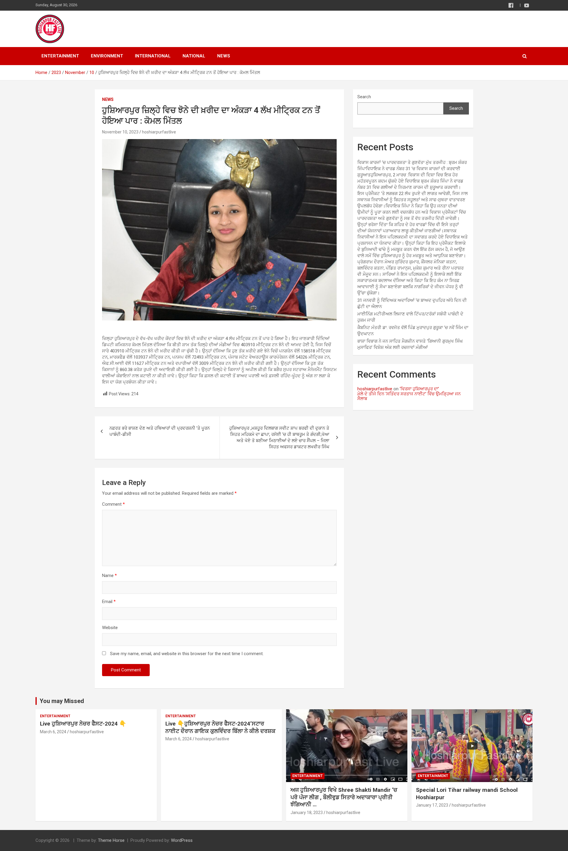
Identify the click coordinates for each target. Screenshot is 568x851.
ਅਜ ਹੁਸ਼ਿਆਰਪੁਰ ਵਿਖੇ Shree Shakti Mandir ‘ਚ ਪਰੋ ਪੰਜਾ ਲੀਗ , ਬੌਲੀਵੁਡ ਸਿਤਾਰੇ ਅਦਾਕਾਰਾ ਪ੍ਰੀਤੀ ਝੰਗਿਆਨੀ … (344, 797)
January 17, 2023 (432, 805)
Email (109, 601)
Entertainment (60, 56)
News (223, 56)
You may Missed (62, 701)
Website (110, 627)
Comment (113, 504)
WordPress (182, 840)
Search (364, 96)
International (153, 56)
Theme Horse (111, 840)
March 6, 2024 (53, 731)
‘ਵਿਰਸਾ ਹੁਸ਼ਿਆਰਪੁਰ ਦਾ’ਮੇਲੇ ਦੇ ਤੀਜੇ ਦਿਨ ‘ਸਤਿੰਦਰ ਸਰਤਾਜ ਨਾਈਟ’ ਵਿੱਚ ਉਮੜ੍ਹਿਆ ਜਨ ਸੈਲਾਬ (409, 393)
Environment (107, 56)
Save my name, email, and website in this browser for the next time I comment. (187, 653)
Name (109, 575)
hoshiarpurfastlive (159, 132)
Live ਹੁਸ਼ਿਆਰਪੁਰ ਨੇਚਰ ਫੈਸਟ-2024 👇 (83, 723)
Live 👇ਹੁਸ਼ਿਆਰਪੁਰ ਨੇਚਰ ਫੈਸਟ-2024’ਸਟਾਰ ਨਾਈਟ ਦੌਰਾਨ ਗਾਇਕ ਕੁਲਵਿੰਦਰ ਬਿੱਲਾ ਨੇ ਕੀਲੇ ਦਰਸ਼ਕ (220, 727)
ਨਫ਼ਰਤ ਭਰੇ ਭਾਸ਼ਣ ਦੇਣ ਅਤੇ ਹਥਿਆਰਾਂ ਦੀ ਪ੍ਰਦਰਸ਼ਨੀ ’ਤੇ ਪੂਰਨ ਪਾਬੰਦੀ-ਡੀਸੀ (159, 431)
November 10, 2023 (120, 132)
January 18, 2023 (307, 812)
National (194, 56)
